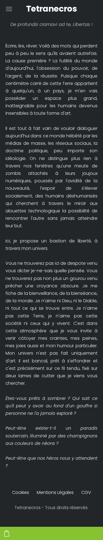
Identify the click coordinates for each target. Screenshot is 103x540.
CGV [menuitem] (86, 492)
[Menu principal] (8, 9)
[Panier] (6, 533)
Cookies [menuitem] (20, 492)
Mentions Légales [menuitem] (55, 492)
